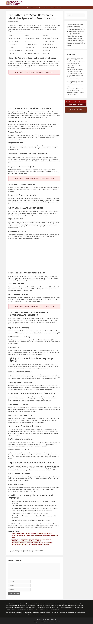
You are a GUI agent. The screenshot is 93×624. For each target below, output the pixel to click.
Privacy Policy (46, 619)
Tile (45, 7)
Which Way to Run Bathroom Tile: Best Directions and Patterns (31, 539)
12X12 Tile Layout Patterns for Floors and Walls (26, 541)
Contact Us (53, 619)
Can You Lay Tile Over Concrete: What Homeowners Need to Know (26, 550)
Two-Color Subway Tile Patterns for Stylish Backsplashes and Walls (32, 543)
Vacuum (59, 7)
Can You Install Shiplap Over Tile (75, 79)
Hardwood (29, 7)
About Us (39, 619)
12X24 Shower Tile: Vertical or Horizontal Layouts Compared (30, 544)
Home (8, 7)
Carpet (38, 7)
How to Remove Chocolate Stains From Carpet (21, 551)
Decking (51, 7)
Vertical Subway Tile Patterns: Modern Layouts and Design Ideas (32, 533)
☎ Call (76, 110)
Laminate (15, 7)
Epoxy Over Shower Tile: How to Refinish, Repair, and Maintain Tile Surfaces (75, 75)
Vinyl (22, 7)
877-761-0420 (37, 72)
